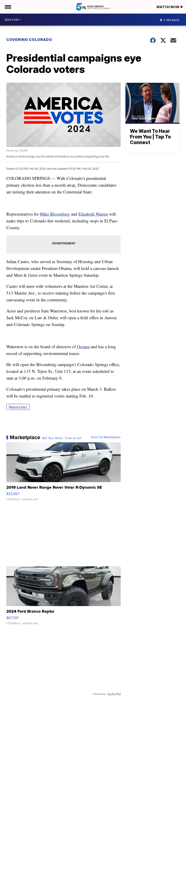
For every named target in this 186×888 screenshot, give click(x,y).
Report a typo (18, 407)
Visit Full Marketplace (106, 437)
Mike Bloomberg (55, 214)
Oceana (83, 346)
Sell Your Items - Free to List (61, 438)
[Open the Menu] (7, 7)
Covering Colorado (29, 39)
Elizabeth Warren (93, 214)
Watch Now (168, 7)
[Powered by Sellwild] (114, 694)
